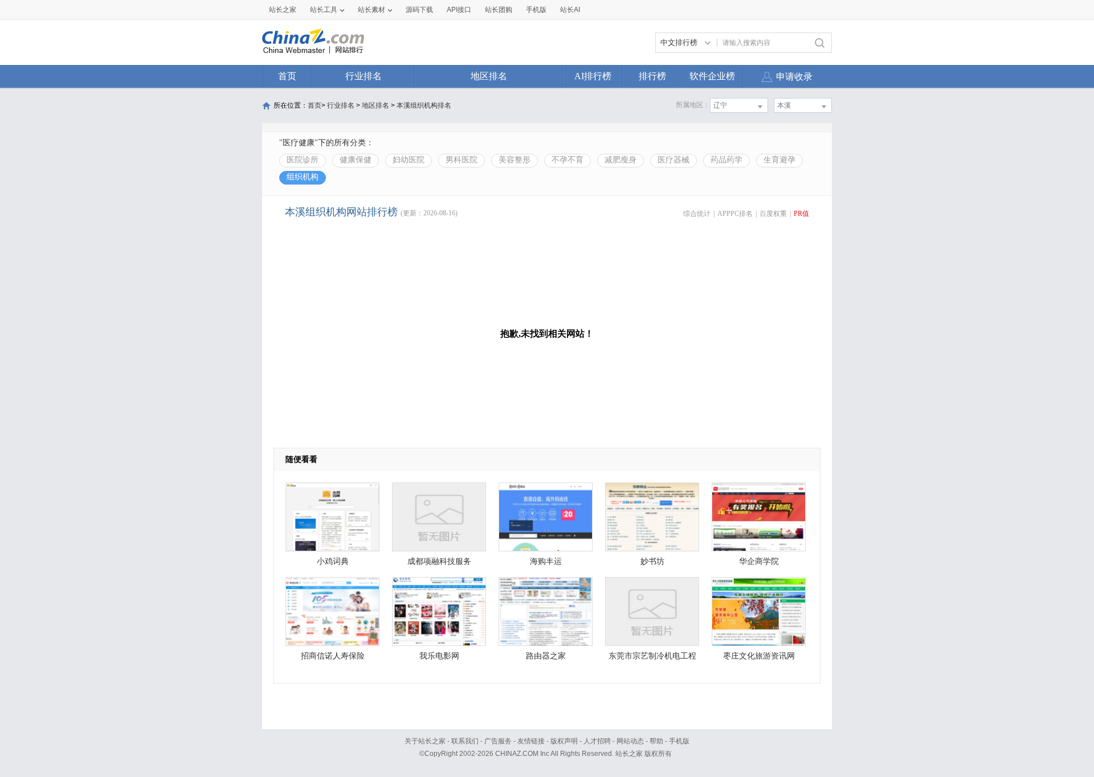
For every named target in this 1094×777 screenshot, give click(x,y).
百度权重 (773, 214)
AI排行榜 (592, 76)
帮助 (656, 741)
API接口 (459, 10)
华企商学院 (759, 561)
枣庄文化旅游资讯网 (759, 656)
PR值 (801, 214)
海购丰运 (546, 561)
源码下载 (419, 10)
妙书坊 (652, 561)
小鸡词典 (333, 561)
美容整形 (514, 160)
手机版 (679, 741)
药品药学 (726, 160)
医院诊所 (303, 160)
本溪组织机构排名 (424, 105)
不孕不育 (567, 160)
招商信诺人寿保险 (333, 656)
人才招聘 (597, 741)
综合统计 (697, 214)
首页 (287, 76)
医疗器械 (673, 160)
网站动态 (630, 741)
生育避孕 (779, 160)
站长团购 (498, 10)
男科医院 (461, 160)
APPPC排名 (735, 214)
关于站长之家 (425, 741)
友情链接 (531, 741)
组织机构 (303, 177)
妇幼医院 (408, 160)
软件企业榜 (712, 76)
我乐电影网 (439, 656)
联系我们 (465, 741)
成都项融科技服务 (439, 561)
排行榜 (652, 76)
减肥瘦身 (620, 160)
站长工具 (323, 10)
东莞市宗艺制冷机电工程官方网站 (652, 659)
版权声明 (564, 741)
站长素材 (371, 10)
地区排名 (489, 76)
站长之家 (282, 10)
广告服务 (498, 741)
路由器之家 (546, 656)
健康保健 (356, 160)
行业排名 (363, 76)
